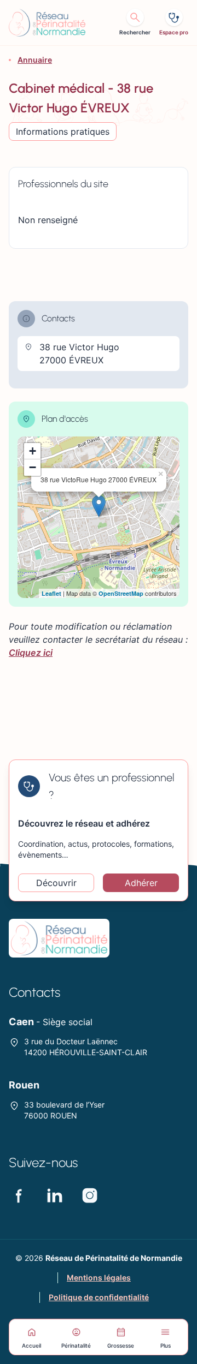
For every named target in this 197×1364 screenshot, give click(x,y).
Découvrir (56, 882)
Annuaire (35, 59)
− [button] (32, 467)
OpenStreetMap (121, 593)
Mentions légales (99, 1277)
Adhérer (141, 882)
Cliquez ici (31, 652)
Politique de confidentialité (99, 1297)
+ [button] (32, 451)
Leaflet (51, 593)
